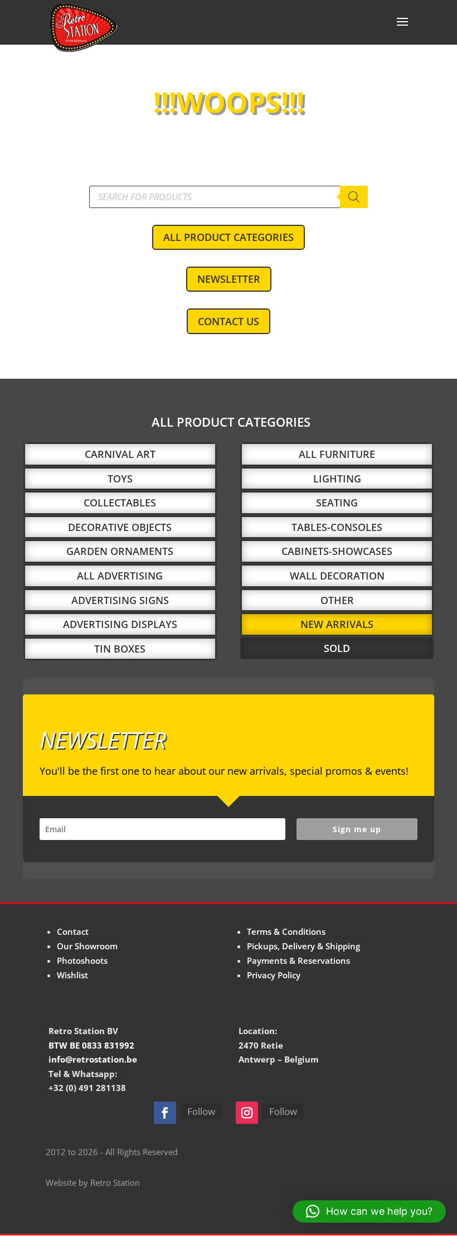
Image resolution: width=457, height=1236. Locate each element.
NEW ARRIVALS (336, 624)
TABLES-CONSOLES (336, 527)
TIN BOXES (119, 648)
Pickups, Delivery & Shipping (303, 946)
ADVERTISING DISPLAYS (120, 624)
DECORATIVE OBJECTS (120, 527)
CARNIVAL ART (120, 454)
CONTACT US (228, 321)
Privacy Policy (273, 975)
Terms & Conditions (286, 931)
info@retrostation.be (92, 1059)
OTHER (337, 600)
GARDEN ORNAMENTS (119, 551)
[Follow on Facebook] (165, 1113)
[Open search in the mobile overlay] (228, 197)
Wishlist (72, 975)
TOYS (120, 478)
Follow (201, 1111)
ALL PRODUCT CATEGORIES (228, 237)
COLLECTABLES (120, 502)
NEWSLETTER (228, 279)
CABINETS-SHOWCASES (336, 551)
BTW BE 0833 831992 (91, 1045)
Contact (73, 931)
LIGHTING (337, 478)
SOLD (337, 648)
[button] (369, 1211)
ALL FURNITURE (337, 454)
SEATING (337, 502)
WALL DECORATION (337, 575)
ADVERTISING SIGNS (120, 600)
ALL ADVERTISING (120, 575)
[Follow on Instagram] (247, 1113)
